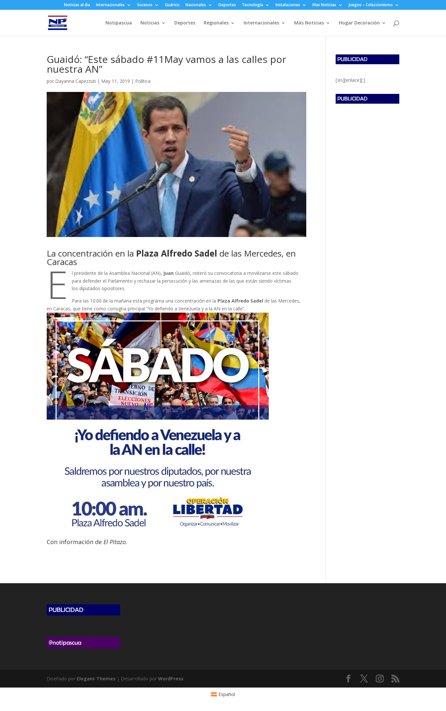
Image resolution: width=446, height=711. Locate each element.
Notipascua (118, 23)
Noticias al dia (77, 5)
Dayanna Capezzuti (75, 81)
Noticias (149, 23)
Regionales (216, 23)
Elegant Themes (96, 678)
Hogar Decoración (359, 23)
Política (143, 81)
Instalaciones (288, 5)
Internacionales (110, 5)
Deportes (227, 5)
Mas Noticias (324, 5)
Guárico (172, 5)
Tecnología (252, 5)
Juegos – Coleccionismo (371, 5)
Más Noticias (309, 23)
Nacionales (195, 5)
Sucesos (144, 5)
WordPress (170, 678)
